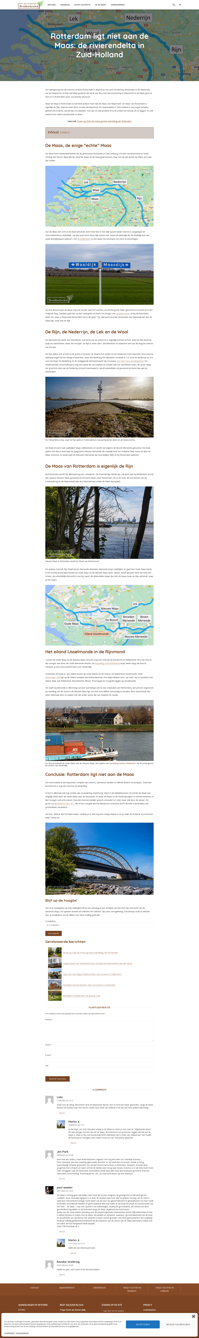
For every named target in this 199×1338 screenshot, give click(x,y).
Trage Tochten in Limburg (164, 1289)
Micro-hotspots (82, 5)
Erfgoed (52, 5)
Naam (48, 1045)
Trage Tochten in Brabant (132, 1289)
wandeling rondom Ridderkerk (123, 763)
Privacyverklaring (22, 1333)
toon (65, 132)
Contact (34, 1287)
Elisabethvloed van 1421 (62, 803)
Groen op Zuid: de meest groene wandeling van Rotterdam (104, 121)
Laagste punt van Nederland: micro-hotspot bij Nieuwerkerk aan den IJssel (97, 963)
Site (46, 1065)
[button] (193, 1316)
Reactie (49, 1019)
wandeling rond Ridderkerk (107, 663)
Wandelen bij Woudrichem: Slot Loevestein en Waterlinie (89, 985)
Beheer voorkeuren (178, 1324)
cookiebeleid (149, 1310)
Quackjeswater (123, 313)
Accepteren (143, 1324)
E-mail (48, 1055)
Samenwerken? (118, 5)
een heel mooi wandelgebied (130, 361)
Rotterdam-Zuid (52, 677)
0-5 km (21, 1310)
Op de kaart (100, 5)
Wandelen (65, 5)
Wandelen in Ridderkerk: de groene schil (81, 995)
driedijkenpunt (84, 238)
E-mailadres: (50, 921)
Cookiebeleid (9, 1333)
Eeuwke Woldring (68, 1261)
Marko (72, 1121)
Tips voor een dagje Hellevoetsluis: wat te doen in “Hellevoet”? (92, 974)
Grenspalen (99, 1287)
